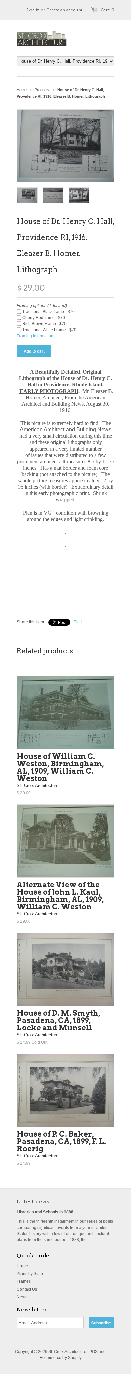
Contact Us (27, 1289)
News (22, 1297)
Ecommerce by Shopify (61, 1357)
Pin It (78, 622)
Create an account (64, 9)
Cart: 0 (107, 9)
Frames (24, 1281)
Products (42, 90)
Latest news (33, 1201)
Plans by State (30, 1273)
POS (93, 1351)
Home (22, 1266)
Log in (33, 9)
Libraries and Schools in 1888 (45, 1212)
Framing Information (35, 336)
